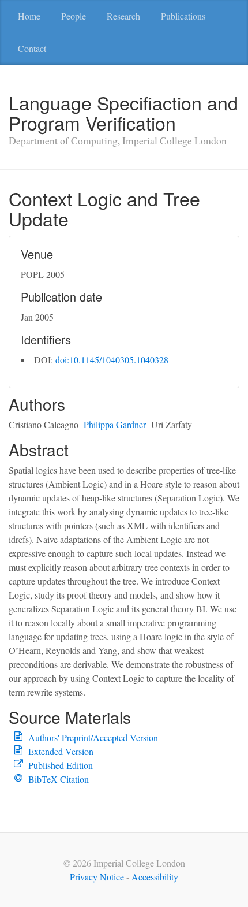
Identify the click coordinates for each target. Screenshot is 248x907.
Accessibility (154, 877)
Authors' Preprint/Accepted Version (93, 737)
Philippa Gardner (115, 424)
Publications (183, 16)
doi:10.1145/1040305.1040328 (111, 360)
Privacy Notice (97, 877)
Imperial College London (174, 140)
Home (29, 16)
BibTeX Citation (58, 779)
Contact (32, 48)
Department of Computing (63, 140)
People (73, 16)
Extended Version (60, 751)
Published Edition (60, 765)
